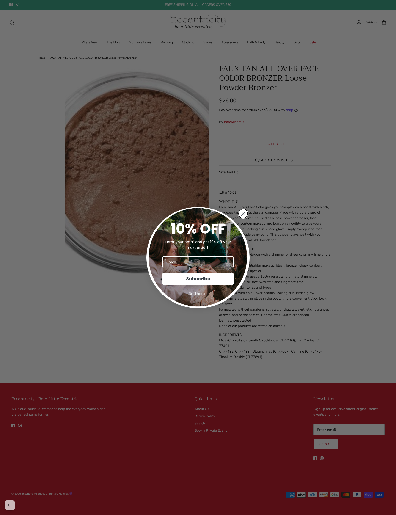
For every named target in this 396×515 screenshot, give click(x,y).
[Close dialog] (243, 213)
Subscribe (198, 278)
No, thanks (198, 293)
